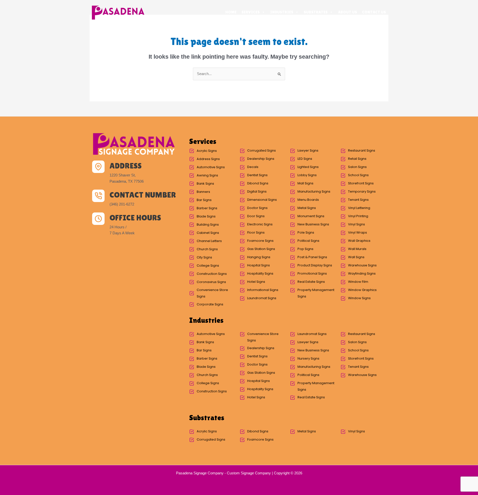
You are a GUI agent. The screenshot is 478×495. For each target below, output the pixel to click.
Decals (252, 167)
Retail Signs (357, 158)
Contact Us (374, 12)
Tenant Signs (358, 199)
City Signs (204, 257)
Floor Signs (256, 232)
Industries (281, 12)
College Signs (208, 265)
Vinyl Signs (356, 224)
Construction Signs (212, 273)
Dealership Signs (260, 158)
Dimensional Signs (262, 199)
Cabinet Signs (208, 232)
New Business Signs (313, 224)
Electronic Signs (260, 224)
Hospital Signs (258, 265)
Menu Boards (308, 199)
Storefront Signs (361, 183)
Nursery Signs (308, 358)
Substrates (316, 12)
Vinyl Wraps (357, 232)
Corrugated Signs (261, 150)
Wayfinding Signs (362, 273)
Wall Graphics (359, 240)
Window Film (358, 281)
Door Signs (256, 216)
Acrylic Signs (207, 150)
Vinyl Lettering (359, 208)
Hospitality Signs (260, 273)
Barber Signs (207, 208)
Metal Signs (307, 208)
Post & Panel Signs (312, 257)
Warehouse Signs (362, 265)
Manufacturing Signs (314, 191)
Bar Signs (204, 200)
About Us (347, 12)
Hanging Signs (258, 257)
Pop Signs (305, 249)
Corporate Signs (210, 304)
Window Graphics (362, 290)
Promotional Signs (312, 273)
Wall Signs (356, 257)
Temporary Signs (362, 191)
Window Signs (359, 298)
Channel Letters (209, 241)
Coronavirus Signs (211, 282)
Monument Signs (311, 216)
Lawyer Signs (308, 150)
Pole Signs (306, 232)
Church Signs (207, 249)
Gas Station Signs (261, 249)
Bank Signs (205, 183)
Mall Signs (305, 183)
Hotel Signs (256, 281)
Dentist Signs (257, 175)
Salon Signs (357, 167)
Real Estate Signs (311, 281)
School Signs (358, 175)
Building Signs (208, 224)
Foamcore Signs (260, 240)
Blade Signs (206, 216)
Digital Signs (257, 191)
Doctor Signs (257, 208)
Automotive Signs (211, 167)
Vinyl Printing (358, 216)
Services (250, 12)
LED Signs (305, 158)
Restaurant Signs (361, 150)
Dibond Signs (257, 183)
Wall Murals (357, 249)
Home (231, 12)
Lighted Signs (308, 167)
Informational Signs (262, 290)
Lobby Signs (307, 175)
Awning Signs (207, 175)
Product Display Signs (315, 265)
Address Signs (208, 159)
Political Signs (308, 240)
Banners (203, 191)
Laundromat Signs (261, 298)
